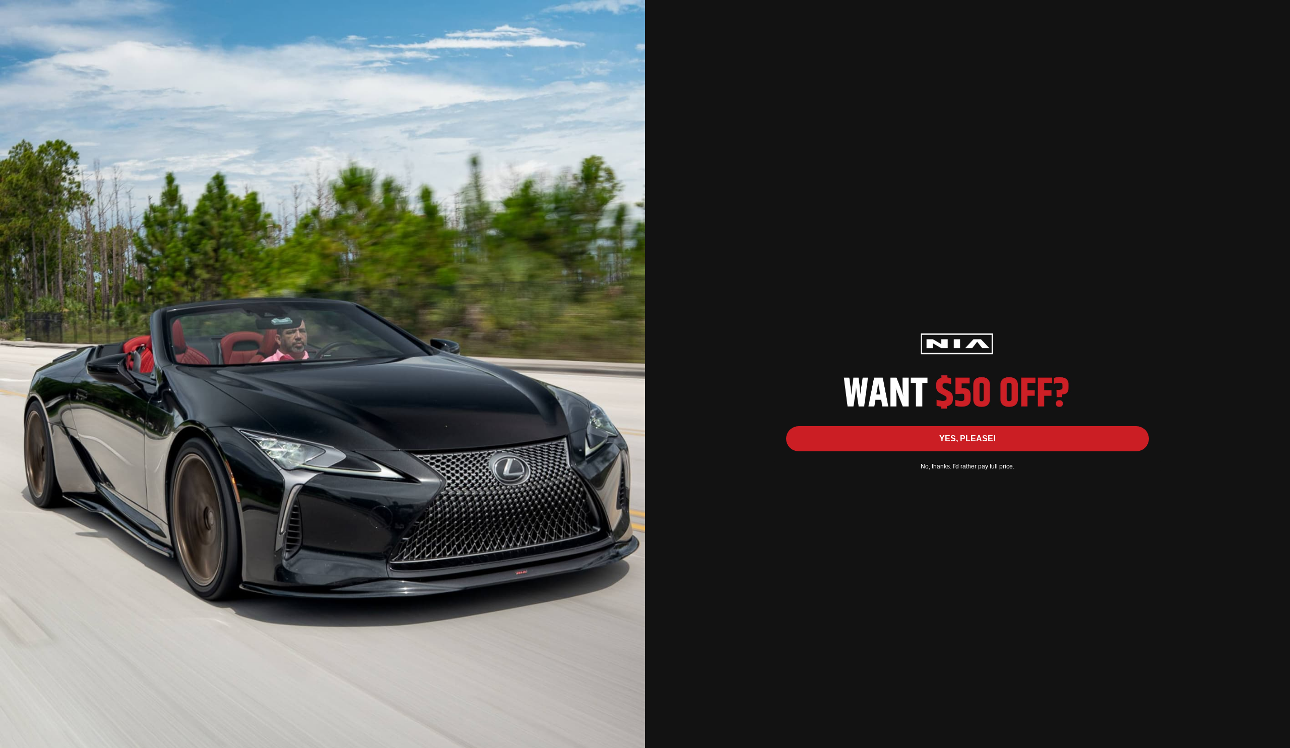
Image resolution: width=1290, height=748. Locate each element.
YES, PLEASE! (967, 438)
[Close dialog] (1277, 13)
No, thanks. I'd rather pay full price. (967, 466)
